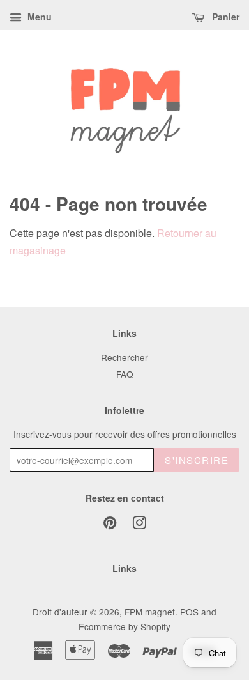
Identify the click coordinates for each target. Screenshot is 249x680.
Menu (38, 16)
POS (189, 611)
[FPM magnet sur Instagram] (139, 524)
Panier (224, 16)
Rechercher (124, 357)
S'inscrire (197, 460)
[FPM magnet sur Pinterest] (110, 524)
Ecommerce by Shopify (124, 626)
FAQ (124, 373)
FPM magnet (149, 611)
